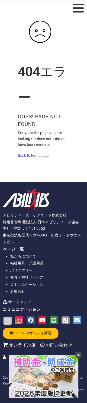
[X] (7, 321)
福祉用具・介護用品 (27, 263)
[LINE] (54, 320)
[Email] (77, 320)
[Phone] (65, 320)
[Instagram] (19, 320)
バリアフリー (21, 270)
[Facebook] (31, 320)
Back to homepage (33, 155)
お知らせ (17, 291)
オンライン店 (22, 345)
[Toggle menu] (78, 8)
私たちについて (23, 256)
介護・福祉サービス (27, 277)
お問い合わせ (58, 345)
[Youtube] (42, 320)
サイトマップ (19, 302)
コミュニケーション (27, 284)
